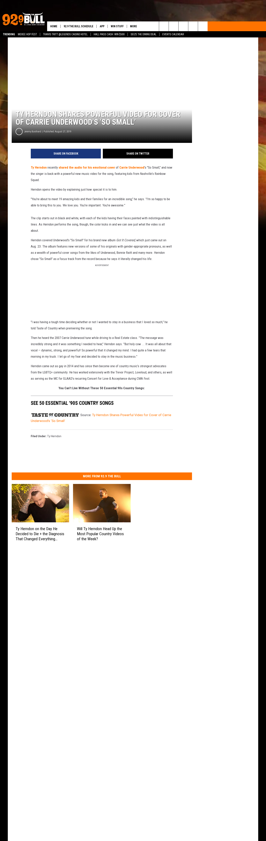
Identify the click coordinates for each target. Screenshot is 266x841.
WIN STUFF (117, 26)
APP (102, 26)
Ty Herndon (39, 167)
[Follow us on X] (193, 26)
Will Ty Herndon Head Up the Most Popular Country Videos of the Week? (100, 533)
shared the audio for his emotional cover (87, 167)
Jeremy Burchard (32, 131)
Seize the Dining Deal (143, 34)
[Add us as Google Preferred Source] (173, 26)
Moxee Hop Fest (27, 34)
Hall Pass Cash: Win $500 (109, 34)
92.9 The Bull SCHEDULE (78, 26)
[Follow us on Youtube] (203, 26)
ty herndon (54, 436)
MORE (133, 26)
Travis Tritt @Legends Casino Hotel (65, 34)
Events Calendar (173, 34)
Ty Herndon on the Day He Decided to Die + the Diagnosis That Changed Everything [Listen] (40, 533)
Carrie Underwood (131, 167)
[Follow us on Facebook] (183, 26)
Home (53, 26)
